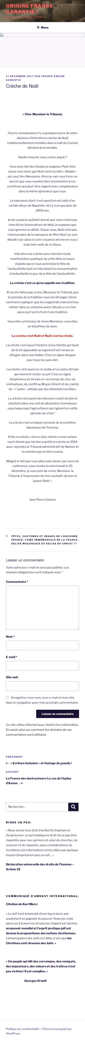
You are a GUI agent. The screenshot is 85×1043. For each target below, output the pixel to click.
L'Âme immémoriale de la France (51, 539)
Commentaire (17, 582)
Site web (12, 677)
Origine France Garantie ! (29, 9)
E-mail (11, 657)
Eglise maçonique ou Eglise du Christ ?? (44, 543)
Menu (44, 27)
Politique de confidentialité (22, 1029)
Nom (10, 636)
